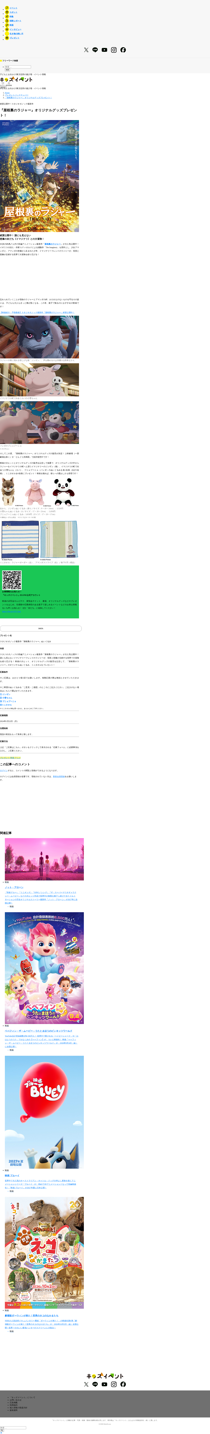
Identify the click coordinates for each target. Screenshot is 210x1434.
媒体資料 (14, 1410)
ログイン (4, 770)
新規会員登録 (59, 776)
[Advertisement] (39, 280)
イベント (14, 8)
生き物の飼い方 (16, 34)
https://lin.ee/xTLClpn (11, 611)
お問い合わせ (16, 1400)
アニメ (18, 758)
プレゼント (14, 38)
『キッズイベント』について (22, 1397)
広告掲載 (14, 1403)
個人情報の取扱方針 (18, 1408)
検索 (7, 70)
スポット (14, 12)
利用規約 (14, 1405)
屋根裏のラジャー (53, 244)
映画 (11, 25)
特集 (11, 16)
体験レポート (15, 21)
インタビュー (15, 29)
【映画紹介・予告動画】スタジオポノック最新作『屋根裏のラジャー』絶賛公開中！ (37, 312)
